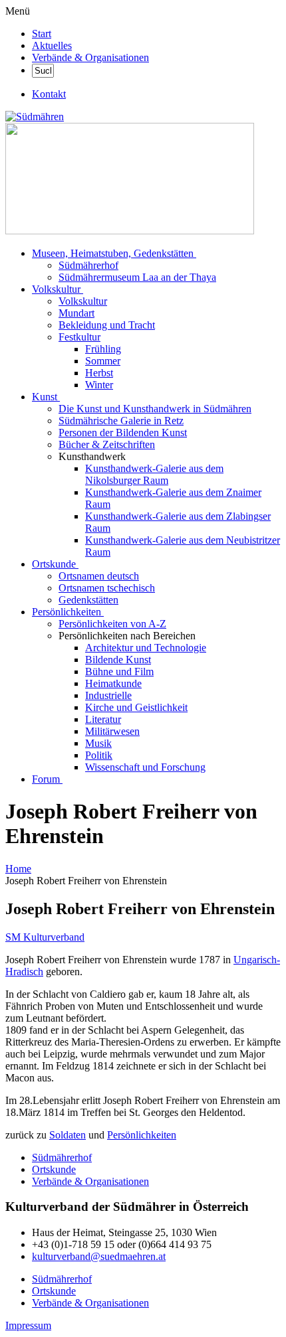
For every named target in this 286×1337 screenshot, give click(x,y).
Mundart (76, 313)
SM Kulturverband (44, 937)
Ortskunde (54, 564)
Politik (98, 755)
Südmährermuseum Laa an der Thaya (137, 277)
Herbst (99, 372)
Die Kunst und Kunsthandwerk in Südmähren (155, 408)
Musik (98, 743)
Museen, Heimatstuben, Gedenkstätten (113, 253)
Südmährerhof (88, 265)
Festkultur (79, 337)
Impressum (28, 1325)
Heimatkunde (113, 683)
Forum (46, 779)
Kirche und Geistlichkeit (136, 707)
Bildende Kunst (118, 659)
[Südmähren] (34, 116)
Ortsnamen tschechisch (107, 587)
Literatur (103, 719)
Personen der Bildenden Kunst (123, 432)
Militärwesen (112, 731)
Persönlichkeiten (66, 611)
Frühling (103, 348)
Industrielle (108, 695)
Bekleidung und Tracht (107, 325)
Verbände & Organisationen (90, 57)
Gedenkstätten (88, 599)
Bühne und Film (119, 671)
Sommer (102, 360)
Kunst (44, 396)
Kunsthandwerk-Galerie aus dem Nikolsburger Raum (154, 474)
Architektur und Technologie (145, 647)
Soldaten (67, 1134)
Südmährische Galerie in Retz (121, 420)
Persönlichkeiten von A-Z (112, 623)
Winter (99, 384)
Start (41, 33)
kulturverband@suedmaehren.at (99, 1256)
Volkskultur (56, 289)
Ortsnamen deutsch (99, 576)
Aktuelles (52, 45)
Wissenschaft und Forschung (145, 767)
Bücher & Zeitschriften (107, 444)
